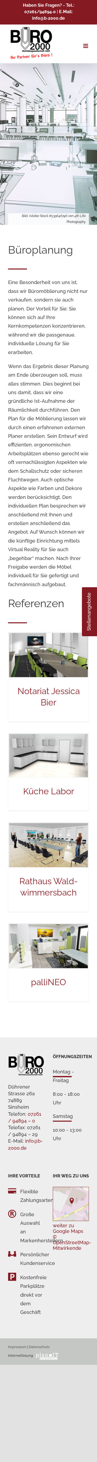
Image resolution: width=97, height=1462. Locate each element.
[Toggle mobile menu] (86, 46)
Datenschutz (39, 1347)
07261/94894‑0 (40, 11)
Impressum (17, 1347)
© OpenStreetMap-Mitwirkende (72, 1242)
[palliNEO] (48, 946)
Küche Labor (48, 791)
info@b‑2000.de (48, 18)
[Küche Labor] (48, 755)
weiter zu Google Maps (68, 1228)
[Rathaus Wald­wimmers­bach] (48, 845)
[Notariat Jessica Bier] (48, 655)
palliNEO (48, 982)
